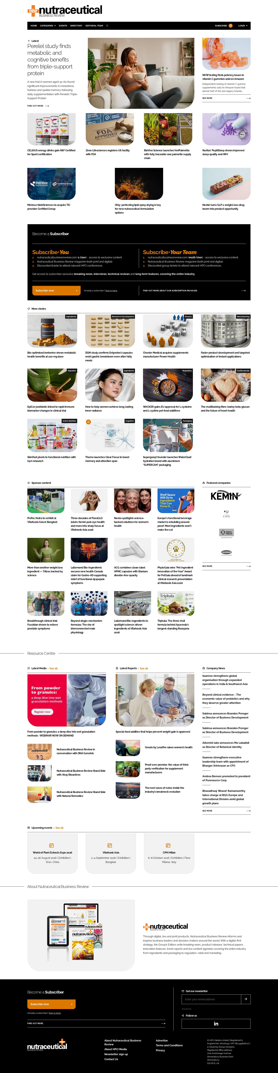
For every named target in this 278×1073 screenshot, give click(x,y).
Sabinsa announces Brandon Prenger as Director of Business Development (225, 716)
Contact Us (111, 1059)
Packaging (187, 421)
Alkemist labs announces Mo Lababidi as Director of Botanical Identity (225, 745)
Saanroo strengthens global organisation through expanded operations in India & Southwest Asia (225, 680)
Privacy (160, 1050)
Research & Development (123, 317)
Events (63, 25)
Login (241, 25)
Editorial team (94, 25)
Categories (46, 25)
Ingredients (71, 317)
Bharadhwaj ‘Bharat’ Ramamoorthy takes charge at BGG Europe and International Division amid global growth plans (223, 797)
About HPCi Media (115, 1049)
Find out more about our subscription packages (170, 291)
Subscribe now (45, 290)
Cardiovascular (243, 371)
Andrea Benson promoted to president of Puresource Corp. (226, 778)
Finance (188, 317)
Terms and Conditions (169, 1045)
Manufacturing (243, 317)
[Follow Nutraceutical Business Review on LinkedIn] (216, 1024)
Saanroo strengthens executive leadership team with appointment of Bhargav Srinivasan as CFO (225, 761)
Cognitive (129, 421)
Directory (76, 25)
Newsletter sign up (116, 1054)
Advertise (162, 1040)
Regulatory (187, 371)
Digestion (72, 371)
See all (53, 668)
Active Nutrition (69, 421)
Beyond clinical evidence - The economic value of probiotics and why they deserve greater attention (226, 699)
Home (34, 25)
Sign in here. (111, 290)
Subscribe (221, 25)
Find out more (35, 106)
